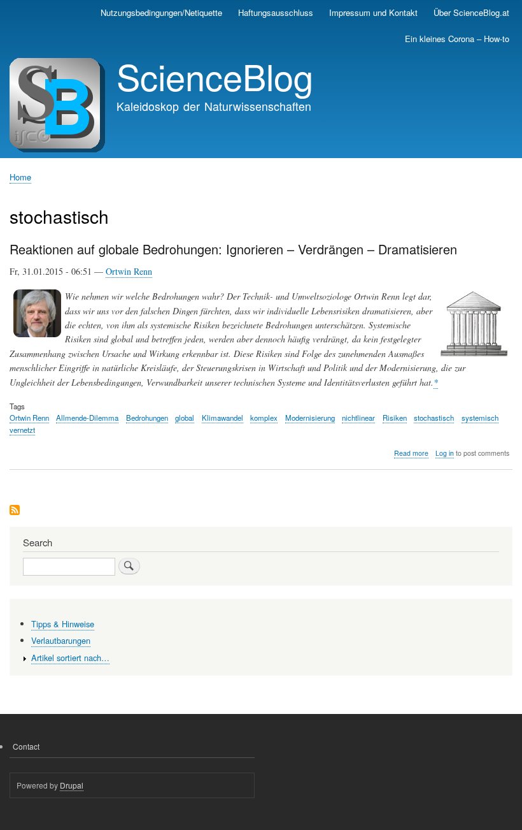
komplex (264, 417)
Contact (26, 746)
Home (20, 177)
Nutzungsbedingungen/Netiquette (161, 12)
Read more (411, 453)
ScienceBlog (214, 75)
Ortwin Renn (129, 271)
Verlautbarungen (60, 640)
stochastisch (434, 417)
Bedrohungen (147, 417)
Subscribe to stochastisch (15, 511)
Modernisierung (310, 417)
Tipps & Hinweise (62, 624)
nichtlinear (358, 417)
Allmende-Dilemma (87, 417)
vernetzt (22, 430)
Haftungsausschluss (275, 12)
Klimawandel (222, 417)
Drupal (71, 785)
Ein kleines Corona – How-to (457, 39)
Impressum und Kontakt (373, 12)
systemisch (480, 417)
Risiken (395, 417)
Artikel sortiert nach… (70, 658)
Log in (444, 453)
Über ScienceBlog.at (471, 12)
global (184, 417)
